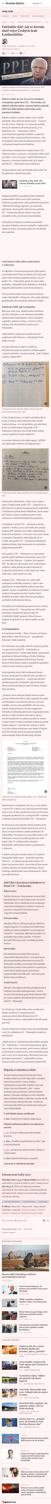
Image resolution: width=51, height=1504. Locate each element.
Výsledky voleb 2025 (11, 1201)
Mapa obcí (16, 1206)
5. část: (7, 1150)
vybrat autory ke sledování (10, 49)
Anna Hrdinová (32, 1370)
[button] (25, 71)
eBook (7, 53)
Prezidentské (25, 16)
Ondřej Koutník (26, 46)
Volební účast (42, 1183)
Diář (19, 1229)
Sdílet (16, 53)
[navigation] (3, 3)
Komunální (5, 16)
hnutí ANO (41, 1179)
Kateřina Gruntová (34, 1384)
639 (24, 53)
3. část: (7, 1132)
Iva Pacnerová (31, 1354)
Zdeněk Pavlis (31, 1427)
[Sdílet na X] (48, 1220)
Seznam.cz (37, 3)
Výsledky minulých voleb (32, 1213)
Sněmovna (15, 1213)
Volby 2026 (7, 11)
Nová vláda (43, 1201)
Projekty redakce (29, 1209)
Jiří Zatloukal (31, 1398)
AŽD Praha (28, 1229)
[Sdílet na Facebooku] (44, 1220)
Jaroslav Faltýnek (8, 1232)
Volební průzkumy (38, 16)
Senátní (14, 16)
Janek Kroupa (9, 46)
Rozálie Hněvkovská (29, 1412)
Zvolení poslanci (29, 1201)
